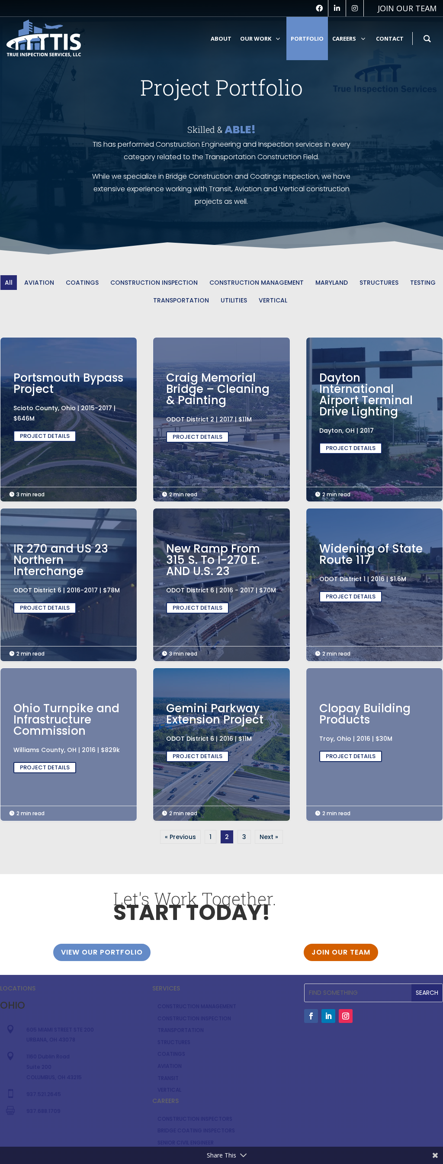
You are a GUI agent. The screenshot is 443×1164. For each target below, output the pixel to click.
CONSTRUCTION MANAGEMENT (256, 282)
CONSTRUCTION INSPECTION (154, 282)
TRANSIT (168, 1078)
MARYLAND (331, 282)
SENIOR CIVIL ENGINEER (185, 1142)
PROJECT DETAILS (45, 436)
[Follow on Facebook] (311, 1016)
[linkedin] (337, 8)
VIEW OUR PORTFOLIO (102, 952)
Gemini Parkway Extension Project (221, 732)
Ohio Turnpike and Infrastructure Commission (68, 738)
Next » (269, 837)
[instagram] (354, 8)
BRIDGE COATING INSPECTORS (196, 1130)
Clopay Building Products (374, 732)
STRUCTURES (379, 282)
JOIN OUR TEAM (340, 952)
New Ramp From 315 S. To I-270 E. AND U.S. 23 (221, 578)
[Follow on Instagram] (346, 1016)
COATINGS (82, 282)
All (9, 282)
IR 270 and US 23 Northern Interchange (68, 578)
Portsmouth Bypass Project (68, 407)
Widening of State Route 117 (374, 572)
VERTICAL (273, 300)
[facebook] (319, 8)
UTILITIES (234, 300)
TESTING (423, 282)
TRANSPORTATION (181, 300)
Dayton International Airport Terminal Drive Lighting (374, 413)
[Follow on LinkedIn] (328, 1016)
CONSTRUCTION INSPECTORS (194, 1118)
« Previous (180, 837)
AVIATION (39, 282)
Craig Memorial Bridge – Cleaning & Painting (221, 407)
